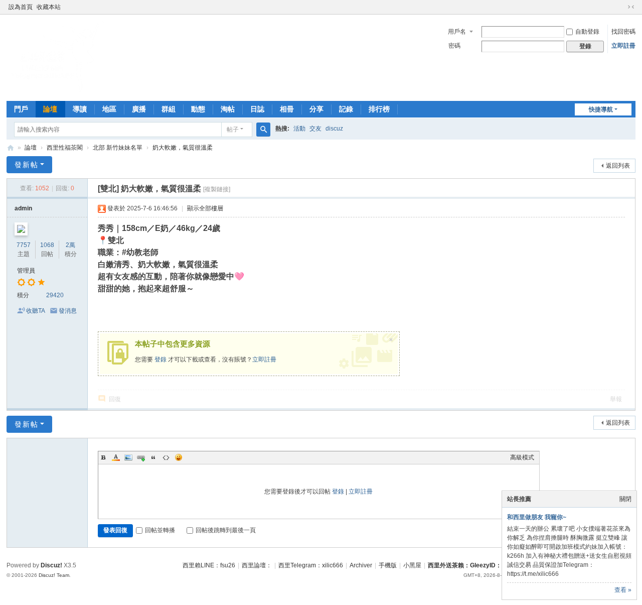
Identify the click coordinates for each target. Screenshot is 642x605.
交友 (315, 128)
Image (128, 457)
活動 (299, 128)
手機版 (388, 565)
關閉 (625, 499)
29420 (55, 295)
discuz (334, 128)
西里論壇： (257, 565)
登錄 (160, 359)
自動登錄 (587, 31)
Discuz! (51, 565)
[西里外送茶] (57, 90)
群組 (169, 109)
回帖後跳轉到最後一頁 (226, 530)
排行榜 (379, 109)
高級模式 (522, 457)
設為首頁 (21, 7)
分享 (316, 109)
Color (116, 457)
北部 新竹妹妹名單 (117, 147)
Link (141, 457)
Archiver (361, 565)
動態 (198, 109)
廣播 (139, 109)
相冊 (287, 109)
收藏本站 (49, 7)
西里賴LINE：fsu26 (209, 565)
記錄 (346, 109)
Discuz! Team (54, 575)
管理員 (26, 270)
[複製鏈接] (216, 189)
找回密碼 (623, 31)
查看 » (622, 589)
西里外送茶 (11, 148)
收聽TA (35, 310)
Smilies (179, 457)
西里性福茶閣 (65, 147)
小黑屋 (412, 565)
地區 (109, 109)
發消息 (68, 310)
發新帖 (27, 165)
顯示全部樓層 (205, 208)
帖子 (233, 129)
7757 (24, 245)
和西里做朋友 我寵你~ (536, 517)
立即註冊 (623, 45)
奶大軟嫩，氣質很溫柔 (182, 147)
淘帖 (228, 109)
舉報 (616, 399)
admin (23, 208)
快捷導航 (601, 109)
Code (166, 457)
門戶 (21, 109)
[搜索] (263, 130)
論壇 (50, 109)
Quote (153, 457)
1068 (47, 245)
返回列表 (618, 165)
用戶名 (457, 31)
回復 (115, 399)
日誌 (257, 109)
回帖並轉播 (160, 530)
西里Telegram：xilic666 (310, 565)
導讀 (80, 109)
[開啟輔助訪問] (621, 7)
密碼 (454, 45)
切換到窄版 (630, 7)
